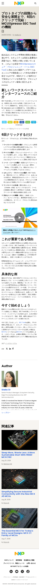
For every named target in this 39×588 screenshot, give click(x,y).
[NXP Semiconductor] (19, 3)
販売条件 (21, 577)
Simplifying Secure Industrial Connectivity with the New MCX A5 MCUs (18, 494)
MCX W (19, 332)
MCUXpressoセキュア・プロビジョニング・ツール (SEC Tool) (19, 67)
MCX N (4, 332)
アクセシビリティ (31, 577)
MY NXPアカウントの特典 (19, 566)
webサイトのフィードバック (19, 580)
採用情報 (19, 560)
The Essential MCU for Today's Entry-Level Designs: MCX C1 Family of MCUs (17, 533)
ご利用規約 (15, 577)
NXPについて (9, 560)
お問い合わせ (31, 563)
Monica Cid (8, 464)
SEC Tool (22, 322)
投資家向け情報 (29, 560)
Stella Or (18, 35)
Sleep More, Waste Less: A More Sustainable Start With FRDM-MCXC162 (18, 455)
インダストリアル (11, 343)
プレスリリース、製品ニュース (14, 563)
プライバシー (7, 577)
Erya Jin (6, 503)
